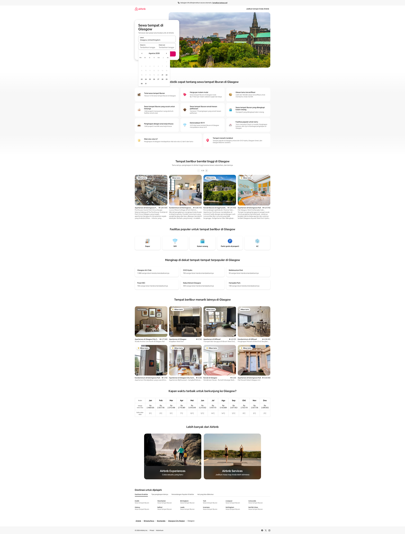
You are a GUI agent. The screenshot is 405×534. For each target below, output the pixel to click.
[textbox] (147, 47)
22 (166, 75)
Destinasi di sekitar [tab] (141, 494)
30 (142, 84)
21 (162, 75)
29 (166, 79)
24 (146, 79)
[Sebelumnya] (198, 170)
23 (142, 79)
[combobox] (157, 40)
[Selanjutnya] (206, 170)
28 (162, 79)
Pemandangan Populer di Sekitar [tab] (183, 494)
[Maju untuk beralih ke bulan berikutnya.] (166, 53)
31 (146, 84)
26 (154, 79)
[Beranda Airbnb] (140, 9)
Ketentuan (159, 530)
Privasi (152, 530)
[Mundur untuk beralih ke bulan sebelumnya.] (142, 53)
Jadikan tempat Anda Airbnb (257, 9)
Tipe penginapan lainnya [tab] (159, 494)
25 (150, 79)
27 (158, 79)
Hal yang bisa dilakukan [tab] (205, 494)
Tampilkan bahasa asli (219, 3)
